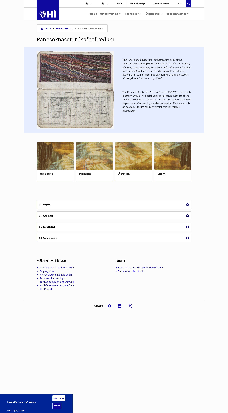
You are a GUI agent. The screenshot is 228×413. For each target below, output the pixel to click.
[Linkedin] (119, 306)
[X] (130, 306)
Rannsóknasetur (63, 28)
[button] (188, 4)
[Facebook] (109, 306)
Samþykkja (58, 398)
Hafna (57, 406)
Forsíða (92, 13)
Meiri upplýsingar (16, 410)
